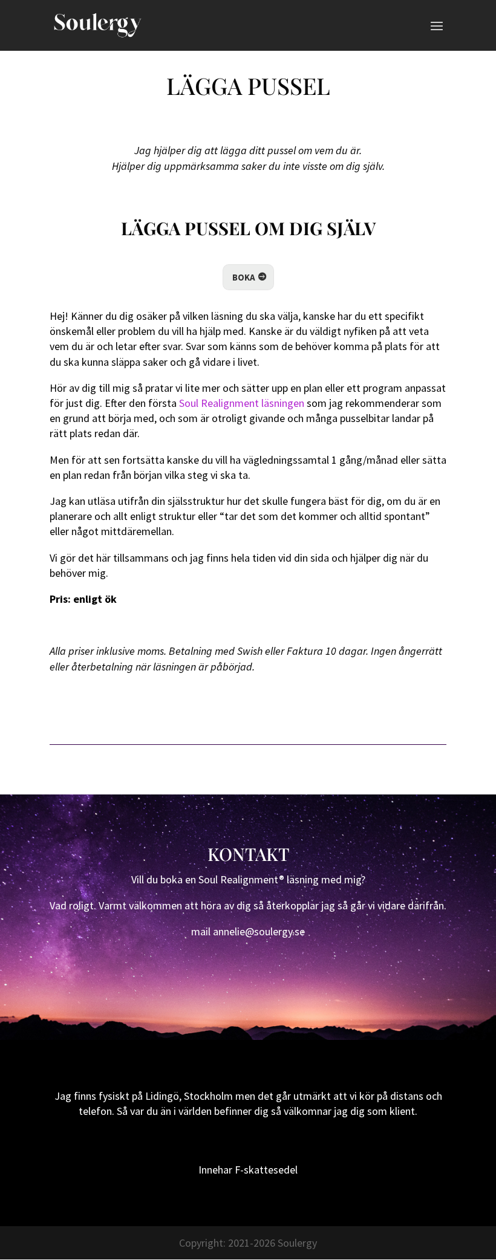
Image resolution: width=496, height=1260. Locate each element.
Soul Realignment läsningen (240, 403)
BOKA (243, 277)
